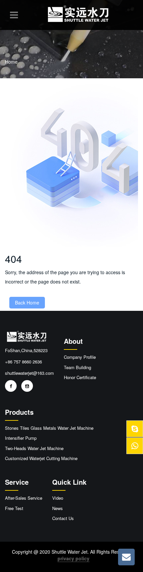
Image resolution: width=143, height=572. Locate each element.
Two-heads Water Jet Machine (34, 448)
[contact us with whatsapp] (134, 428)
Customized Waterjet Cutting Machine (41, 458)
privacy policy (73, 558)
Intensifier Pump (21, 438)
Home (11, 61)
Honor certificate (80, 377)
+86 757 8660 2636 (23, 361)
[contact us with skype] (134, 445)
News (57, 508)
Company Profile (80, 357)
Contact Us (63, 518)
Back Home (27, 302)
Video (57, 498)
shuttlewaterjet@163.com (29, 373)
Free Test (14, 508)
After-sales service (23, 498)
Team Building (77, 367)
